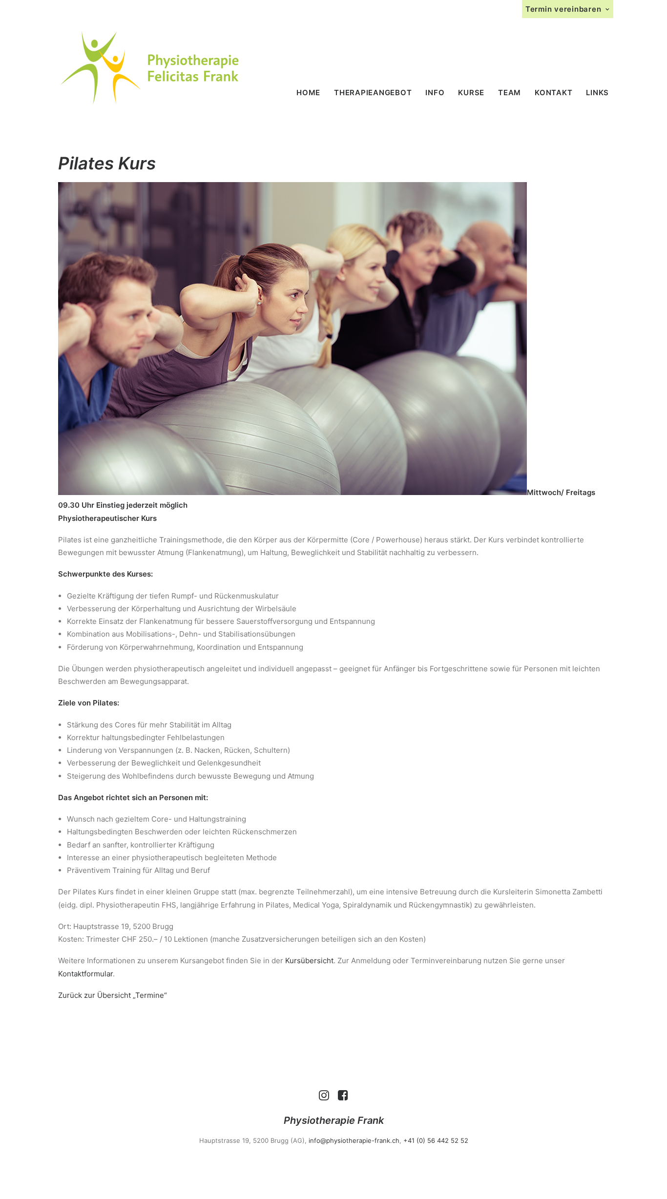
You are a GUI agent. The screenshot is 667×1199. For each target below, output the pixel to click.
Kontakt (553, 92)
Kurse (471, 92)
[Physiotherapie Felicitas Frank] (149, 67)
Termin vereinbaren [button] (563, 9)
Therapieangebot (373, 92)
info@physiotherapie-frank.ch (354, 1140)
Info (434, 92)
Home (308, 92)
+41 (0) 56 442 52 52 (435, 1140)
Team (509, 92)
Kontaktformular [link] (85, 973)
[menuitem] (567, 9)
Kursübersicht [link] (309, 960)
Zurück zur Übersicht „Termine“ (112, 995)
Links (597, 92)
